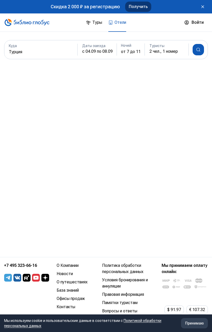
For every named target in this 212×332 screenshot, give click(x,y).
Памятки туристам (120, 302)
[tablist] (106, 22)
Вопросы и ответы (119, 310)
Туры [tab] (97, 22)
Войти (198, 22)
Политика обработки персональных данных (122, 268)
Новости (65, 273)
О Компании (68, 265)
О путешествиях (72, 282)
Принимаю (194, 323)
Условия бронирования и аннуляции (125, 283)
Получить (138, 6)
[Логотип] (27, 22)
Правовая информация (123, 294)
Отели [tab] (120, 22)
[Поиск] (198, 49)
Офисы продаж (71, 298)
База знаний (68, 290)
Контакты (66, 306)
